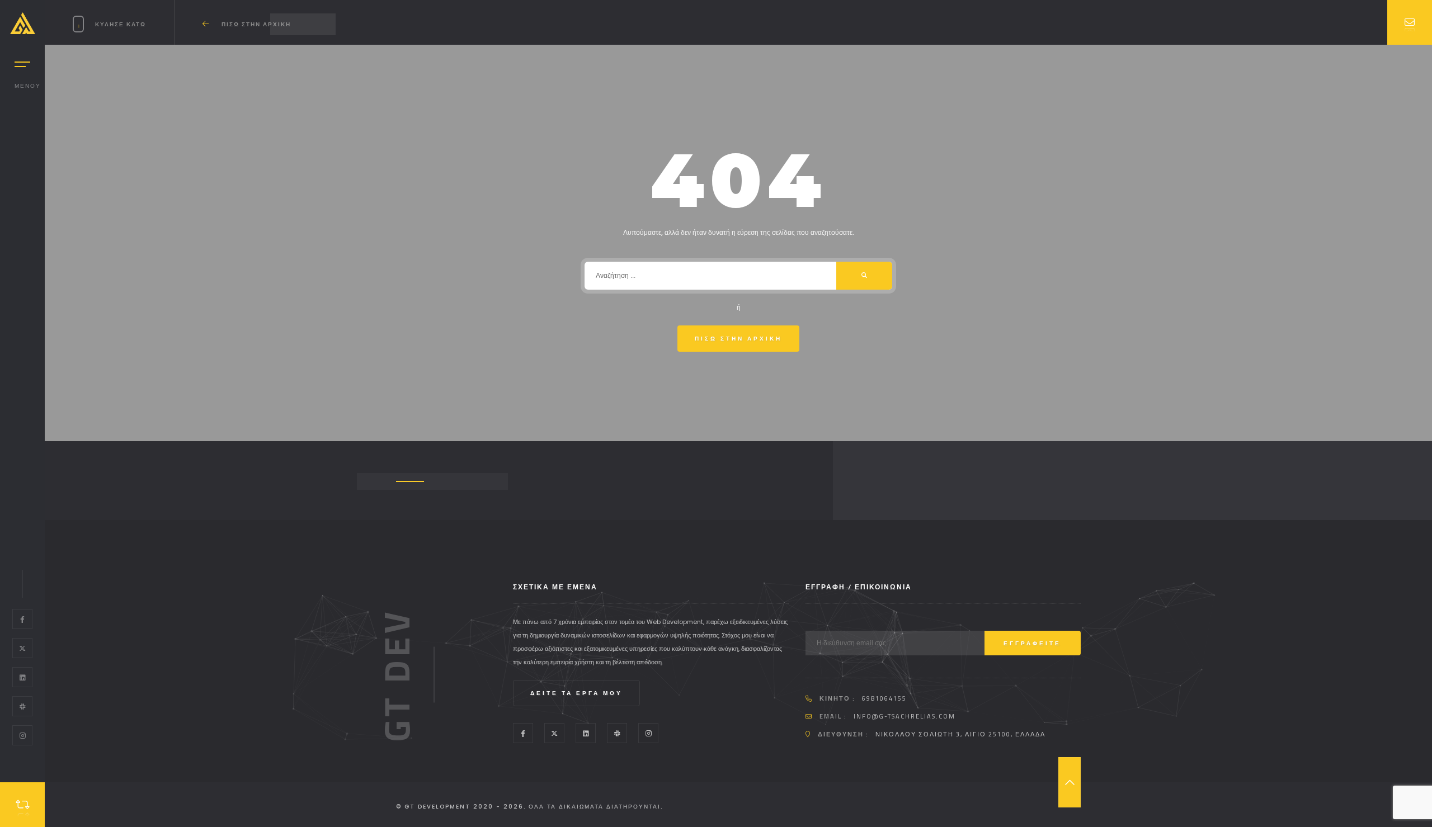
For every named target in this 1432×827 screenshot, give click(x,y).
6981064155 (884, 698)
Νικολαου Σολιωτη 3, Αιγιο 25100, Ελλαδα (960, 734)
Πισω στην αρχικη (738, 338)
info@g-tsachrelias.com (904, 716)
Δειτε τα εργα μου (576, 693)
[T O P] (1069, 782)
